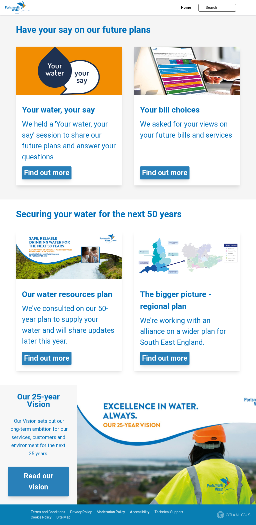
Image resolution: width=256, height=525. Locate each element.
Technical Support (168, 512)
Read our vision (38, 481)
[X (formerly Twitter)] (8, 515)
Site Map (63, 517)
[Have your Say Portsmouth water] (29, 7)
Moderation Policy (111, 512)
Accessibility (140, 512)
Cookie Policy (41, 517)
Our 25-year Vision (38, 400)
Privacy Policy (81, 512)
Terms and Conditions (48, 512)
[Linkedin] (15, 515)
